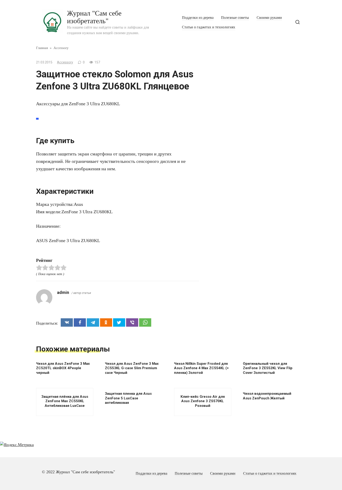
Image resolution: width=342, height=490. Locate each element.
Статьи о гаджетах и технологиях (208, 27)
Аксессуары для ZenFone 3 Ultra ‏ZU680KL (78, 103)
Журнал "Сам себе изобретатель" (94, 17)
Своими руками (269, 18)
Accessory (65, 62)
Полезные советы (235, 18)
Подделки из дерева (198, 18)
